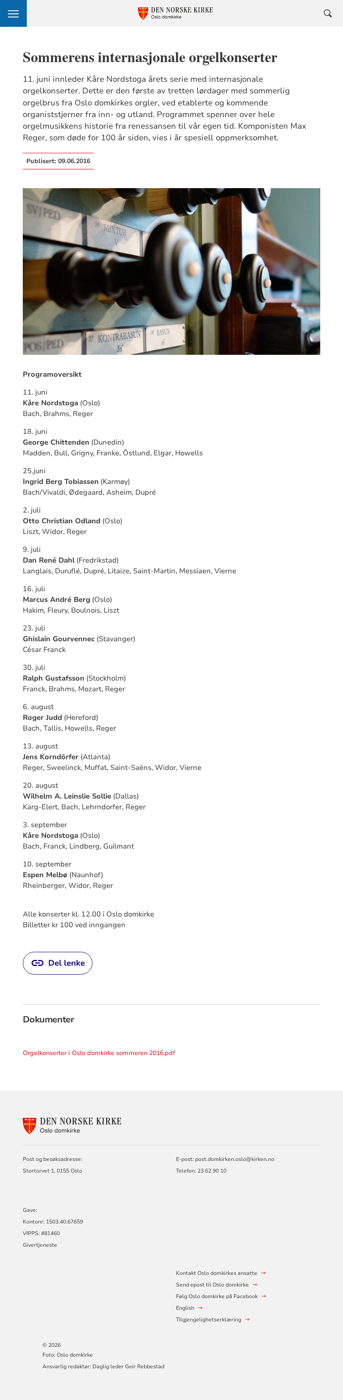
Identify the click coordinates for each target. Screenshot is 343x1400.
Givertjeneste (40, 1245)
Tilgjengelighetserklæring (208, 1319)
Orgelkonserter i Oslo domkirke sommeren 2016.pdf (99, 1053)
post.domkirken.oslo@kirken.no (234, 1159)
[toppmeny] (13, 13)
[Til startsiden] (72, 1124)
